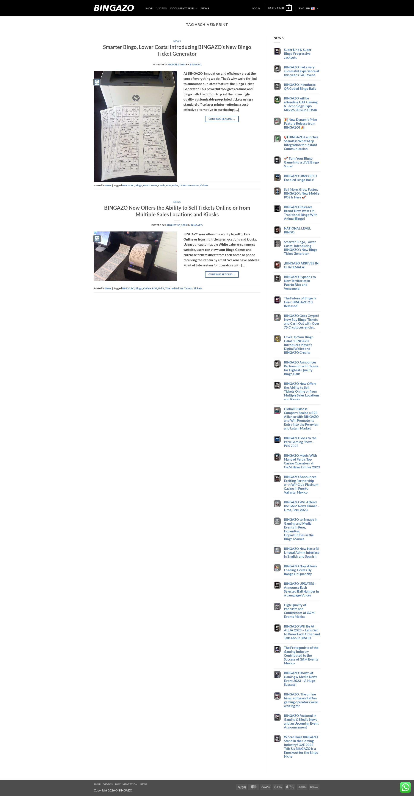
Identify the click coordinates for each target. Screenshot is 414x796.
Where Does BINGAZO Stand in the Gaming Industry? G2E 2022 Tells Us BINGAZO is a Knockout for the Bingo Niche (301, 746)
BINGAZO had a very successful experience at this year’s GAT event (301, 71)
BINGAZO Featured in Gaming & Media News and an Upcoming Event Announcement (301, 721)
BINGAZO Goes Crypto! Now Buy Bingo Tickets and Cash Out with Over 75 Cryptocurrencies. (301, 321)
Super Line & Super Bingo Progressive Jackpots (297, 53)
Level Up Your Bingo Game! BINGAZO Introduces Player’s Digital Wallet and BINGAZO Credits (299, 344)
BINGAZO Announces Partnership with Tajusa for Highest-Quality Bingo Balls (301, 368)
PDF (168, 185)
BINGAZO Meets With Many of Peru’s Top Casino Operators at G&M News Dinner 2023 (302, 461)
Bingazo (196, 64)
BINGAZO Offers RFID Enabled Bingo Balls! (300, 178)
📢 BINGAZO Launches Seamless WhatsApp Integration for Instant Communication (301, 143)
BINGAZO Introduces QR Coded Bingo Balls (300, 86)
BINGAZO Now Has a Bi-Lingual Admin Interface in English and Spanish (302, 552)
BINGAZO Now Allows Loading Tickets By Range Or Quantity (300, 570)
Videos (161, 8)
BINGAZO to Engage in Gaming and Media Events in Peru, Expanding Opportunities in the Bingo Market (301, 529)
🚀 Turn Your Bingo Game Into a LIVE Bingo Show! (301, 162)
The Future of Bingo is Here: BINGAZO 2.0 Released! (300, 302)
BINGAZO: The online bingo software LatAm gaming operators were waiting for (301, 700)
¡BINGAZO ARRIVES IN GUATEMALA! (301, 265)
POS (154, 288)
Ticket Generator (189, 185)
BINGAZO (114, 8)
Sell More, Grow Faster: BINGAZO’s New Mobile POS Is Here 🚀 (301, 193)
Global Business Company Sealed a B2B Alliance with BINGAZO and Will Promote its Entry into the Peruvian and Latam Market (301, 418)
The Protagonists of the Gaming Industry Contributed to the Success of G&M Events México (301, 655)
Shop (149, 8)
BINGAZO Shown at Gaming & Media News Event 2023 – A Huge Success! (300, 678)
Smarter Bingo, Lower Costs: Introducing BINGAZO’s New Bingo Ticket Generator (301, 247)
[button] (256, 8)
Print (175, 185)
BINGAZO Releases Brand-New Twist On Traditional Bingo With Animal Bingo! (301, 212)
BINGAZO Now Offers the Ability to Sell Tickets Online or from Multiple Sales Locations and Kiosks (302, 391)
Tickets (204, 185)
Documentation (182, 8)
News (205, 8)
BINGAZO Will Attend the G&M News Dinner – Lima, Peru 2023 (302, 506)
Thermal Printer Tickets (179, 288)
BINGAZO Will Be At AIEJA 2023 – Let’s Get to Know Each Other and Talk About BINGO (302, 632)
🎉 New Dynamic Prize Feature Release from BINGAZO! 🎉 (300, 123)
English (304, 8)
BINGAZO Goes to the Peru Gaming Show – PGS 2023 (300, 442)
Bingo (138, 185)
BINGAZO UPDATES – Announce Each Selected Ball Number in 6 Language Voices (301, 589)
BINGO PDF (150, 185)
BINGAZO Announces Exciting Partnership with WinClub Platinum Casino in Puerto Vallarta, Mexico (301, 484)
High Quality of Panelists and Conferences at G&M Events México (299, 610)
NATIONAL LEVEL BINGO (297, 230)
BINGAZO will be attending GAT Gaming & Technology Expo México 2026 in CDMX (301, 104)
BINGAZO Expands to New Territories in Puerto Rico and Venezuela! (300, 282)
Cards (161, 185)
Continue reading (222, 118)
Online (147, 288)
